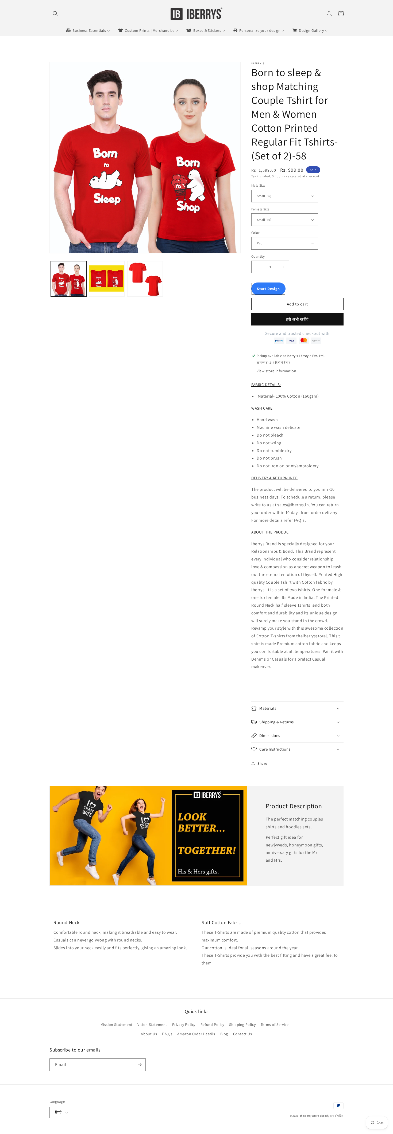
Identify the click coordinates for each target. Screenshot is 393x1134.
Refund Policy (212, 1024)
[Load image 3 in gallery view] (145, 279)
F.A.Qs (167, 1033)
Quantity (258, 256)
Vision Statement (152, 1024)
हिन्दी (58, 1112)
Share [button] (262, 763)
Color (255, 232)
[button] (55, 13)
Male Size (258, 185)
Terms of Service (275, 1024)
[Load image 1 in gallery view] (68, 279)
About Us (149, 1033)
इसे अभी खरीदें (297, 319)
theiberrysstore (309, 1115)
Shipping (279, 176)
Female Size (260, 209)
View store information (276, 370)
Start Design (268, 288)
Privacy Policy (183, 1024)
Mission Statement (117, 1024)
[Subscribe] (139, 1064)
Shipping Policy (242, 1024)
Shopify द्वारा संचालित (332, 1115)
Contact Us (242, 1033)
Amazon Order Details (196, 1033)
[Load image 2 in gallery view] (107, 279)
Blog (224, 1033)
